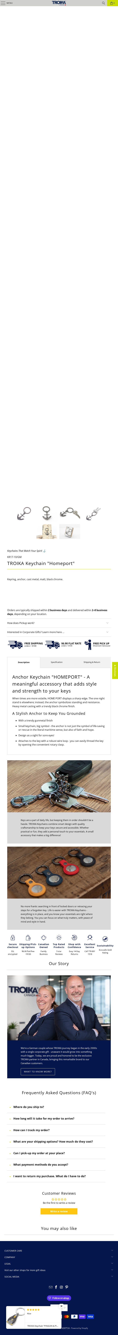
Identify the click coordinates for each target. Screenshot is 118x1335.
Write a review (59, 1211)
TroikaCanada (43, 1328)
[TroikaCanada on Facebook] (56, 1287)
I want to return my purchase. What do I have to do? (49, 1176)
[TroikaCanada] (59, 3)
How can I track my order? (31, 1130)
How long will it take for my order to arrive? (43, 1118)
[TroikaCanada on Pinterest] (67, 1287)
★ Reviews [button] (115, 670)
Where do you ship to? (28, 1107)
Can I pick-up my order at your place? (39, 1153)
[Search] (103, 3)
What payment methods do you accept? (40, 1164)
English (57, 1307)
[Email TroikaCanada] (51, 1287)
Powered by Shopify (79, 1328)
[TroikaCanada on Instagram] (61, 1287)
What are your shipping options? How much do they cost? (53, 1141)
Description (24, 662)
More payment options (59, 605)
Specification (57, 662)
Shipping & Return (92, 662)
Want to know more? (38, 1071)
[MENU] (1, 3)
